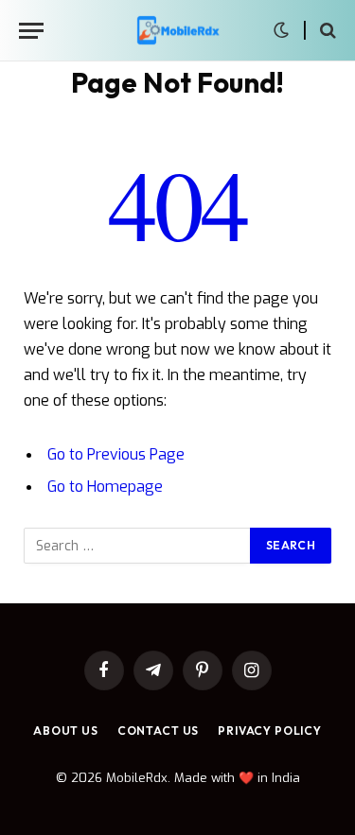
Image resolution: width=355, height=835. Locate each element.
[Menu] (31, 30)
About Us (65, 730)
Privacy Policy (270, 730)
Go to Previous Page (116, 454)
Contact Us (158, 730)
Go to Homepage (105, 486)
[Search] (326, 30)
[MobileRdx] (178, 31)
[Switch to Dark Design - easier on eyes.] (281, 30)
